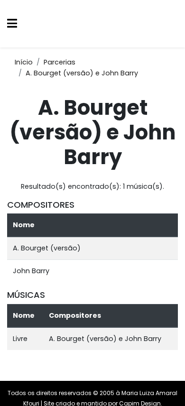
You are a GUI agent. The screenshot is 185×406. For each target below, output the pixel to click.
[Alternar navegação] (12, 24)
